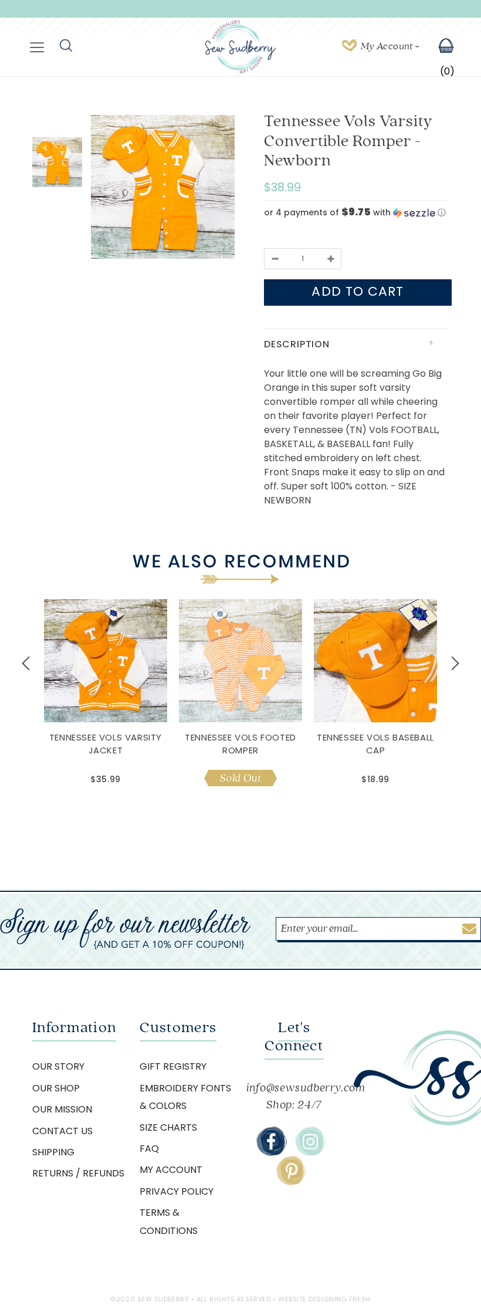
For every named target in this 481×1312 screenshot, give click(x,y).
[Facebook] (271, 1141)
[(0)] (438, 47)
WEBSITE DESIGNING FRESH (324, 1299)
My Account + (390, 46)
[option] (163, 189)
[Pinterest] (291, 1170)
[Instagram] (310, 1141)
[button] (356, 213)
